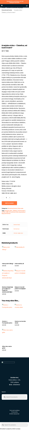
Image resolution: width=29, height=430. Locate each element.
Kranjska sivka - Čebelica (11, 210)
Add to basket (9, 203)
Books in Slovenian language (15, 7)
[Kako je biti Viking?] (8, 253)
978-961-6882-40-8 (6, 212)
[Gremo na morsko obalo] (20, 311)
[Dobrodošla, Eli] (20, 253)
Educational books (7, 10)
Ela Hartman (7, 213)
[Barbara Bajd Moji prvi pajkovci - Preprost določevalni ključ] (8, 277)
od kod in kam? (21, 210)
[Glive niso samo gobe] (8, 336)
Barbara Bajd (17, 224)
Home (3, 7)
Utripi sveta (20, 208)
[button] (27, 6)
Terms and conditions (14, 410)
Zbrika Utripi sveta (16, 212)
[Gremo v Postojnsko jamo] (8, 311)
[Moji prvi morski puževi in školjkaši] (20, 277)
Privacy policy (14, 412)
